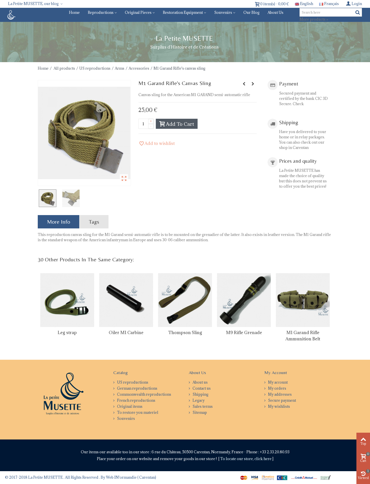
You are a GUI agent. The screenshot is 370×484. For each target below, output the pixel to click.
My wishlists (278, 406)
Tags (94, 222)
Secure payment (281, 400)
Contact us (201, 388)
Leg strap (67, 332)
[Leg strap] (67, 300)
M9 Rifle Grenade (244, 332)
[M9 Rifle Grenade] (244, 300)
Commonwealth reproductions (143, 394)
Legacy (198, 400)
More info (58, 222)
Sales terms (202, 406)
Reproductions (101, 12)
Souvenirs (223, 12)
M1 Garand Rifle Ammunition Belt (302, 335)
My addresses (279, 394)
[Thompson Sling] (185, 300)
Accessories (139, 68)
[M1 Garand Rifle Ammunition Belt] (303, 300)
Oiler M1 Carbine (126, 332)
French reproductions (135, 400)
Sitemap (199, 412)
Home (74, 12)
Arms (119, 68)
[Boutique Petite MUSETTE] (10, 14)
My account (277, 382)
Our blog (251, 12)
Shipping (200, 394)
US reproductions (94, 68)
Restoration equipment (183, 12)
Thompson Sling (185, 332)
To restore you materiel (137, 412)
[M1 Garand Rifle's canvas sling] (84, 133)
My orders (276, 388)
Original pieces (138, 12)
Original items (129, 406)
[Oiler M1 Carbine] (126, 300)
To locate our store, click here (246, 458)
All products (64, 68)
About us (275, 12)
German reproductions (136, 388)
